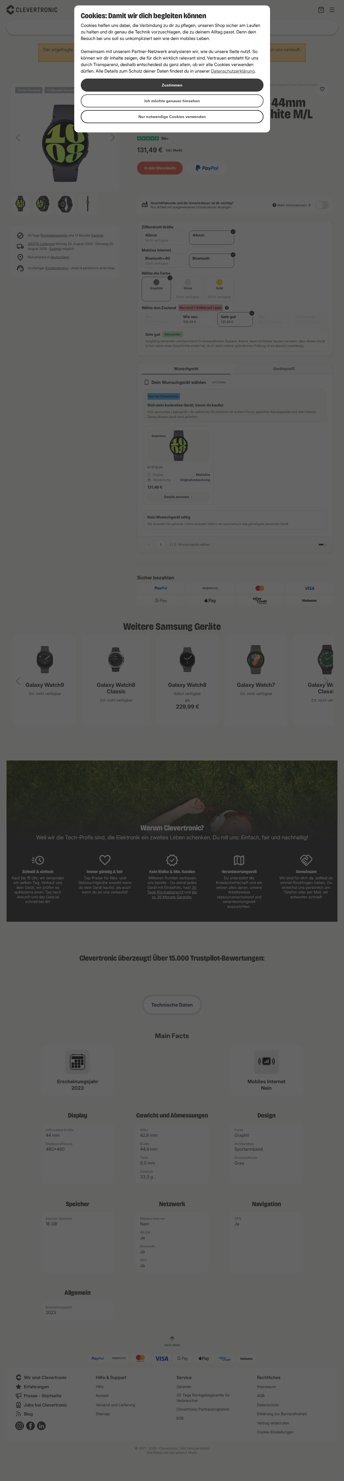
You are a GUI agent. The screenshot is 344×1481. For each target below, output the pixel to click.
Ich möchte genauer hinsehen (172, 101)
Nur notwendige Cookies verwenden (172, 116)
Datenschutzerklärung (233, 71)
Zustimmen (172, 85)
